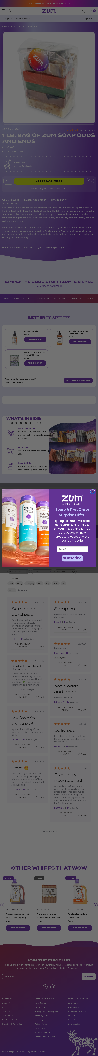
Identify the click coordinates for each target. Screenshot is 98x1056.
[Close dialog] (92, 492)
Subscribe (72, 558)
